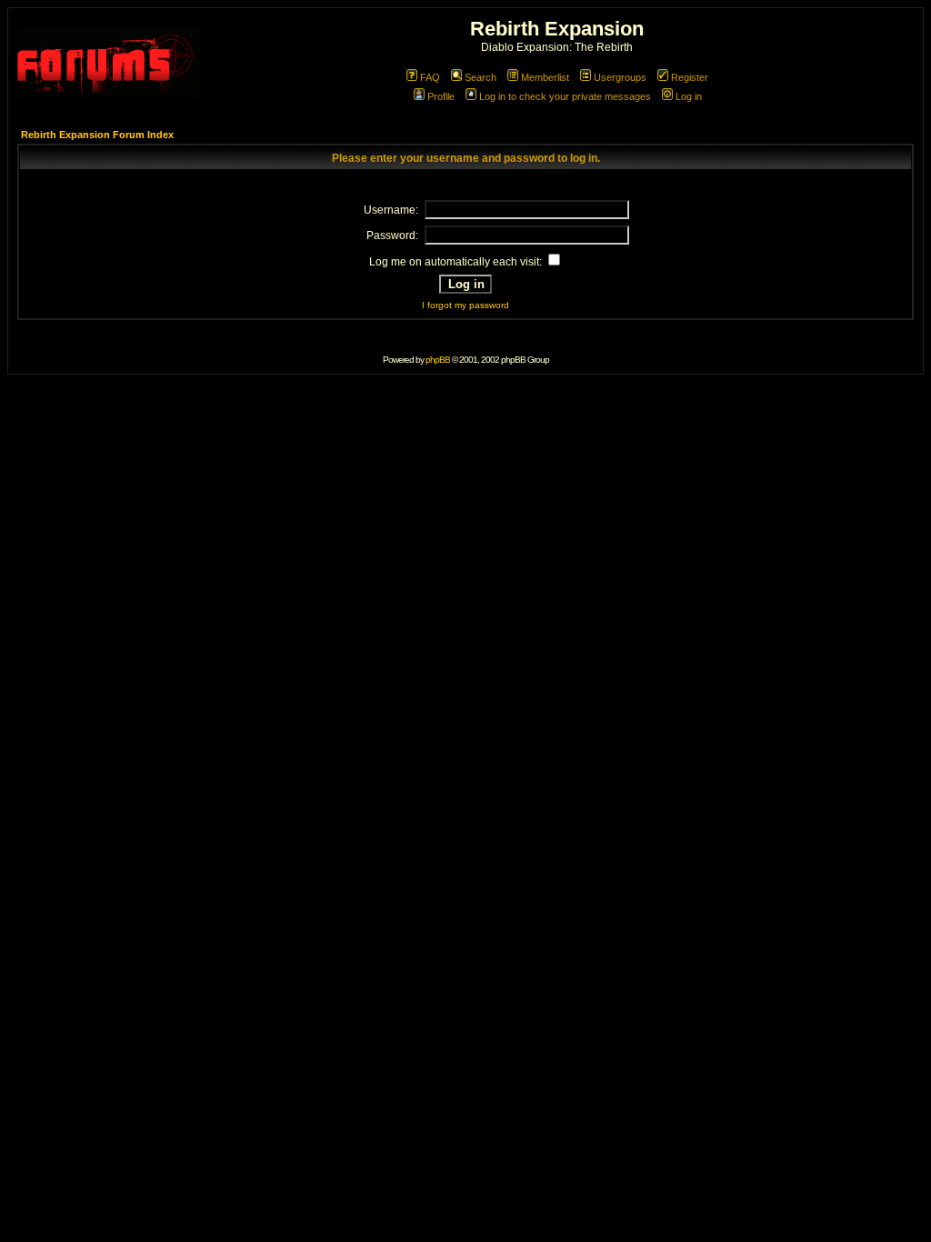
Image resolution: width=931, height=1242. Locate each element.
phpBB (437, 360)
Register (689, 77)
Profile (441, 96)
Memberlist (545, 77)
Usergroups (620, 77)
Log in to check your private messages (565, 96)
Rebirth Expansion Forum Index (97, 134)
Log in (689, 96)
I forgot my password (465, 305)
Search (480, 77)
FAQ (430, 77)
